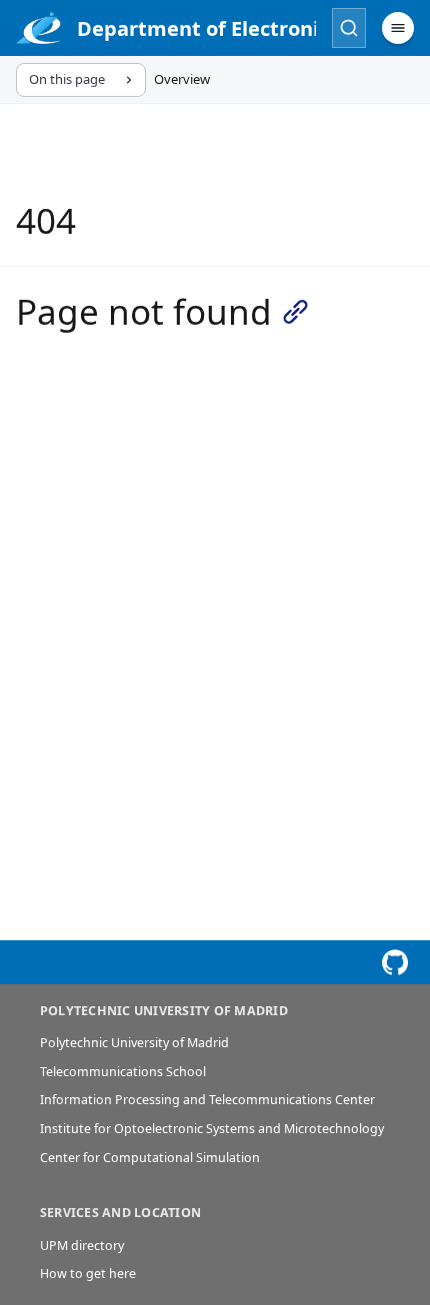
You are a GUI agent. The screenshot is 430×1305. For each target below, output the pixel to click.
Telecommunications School (123, 1071)
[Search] (349, 28)
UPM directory (82, 1245)
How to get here (88, 1273)
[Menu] (398, 28)
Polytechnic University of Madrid (134, 1042)
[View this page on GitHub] (395, 962)
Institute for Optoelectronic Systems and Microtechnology (212, 1128)
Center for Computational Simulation (150, 1157)
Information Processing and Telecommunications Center (207, 1099)
